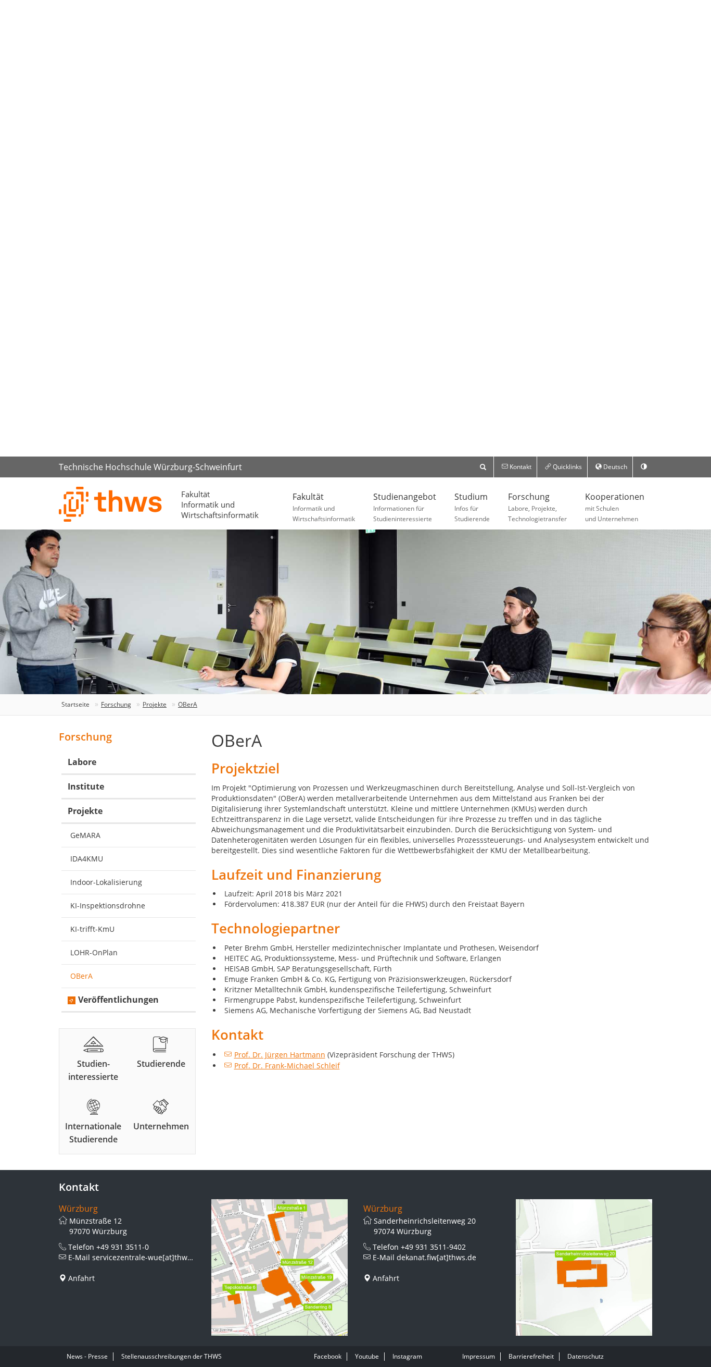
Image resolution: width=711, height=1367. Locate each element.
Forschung (537, 507)
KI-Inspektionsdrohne (107, 905)
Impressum (478, 1356)
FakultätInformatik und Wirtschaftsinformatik (220, 504)
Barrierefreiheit (531, 1356)
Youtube (367, 1356)
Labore (82, 762)
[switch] (644, 467)
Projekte (155, 704)
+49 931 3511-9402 (433, 1247)
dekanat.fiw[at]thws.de (436, 1257)
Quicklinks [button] (566, 466)
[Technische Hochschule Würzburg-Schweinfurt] (111, 504)
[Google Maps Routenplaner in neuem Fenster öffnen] (279, 1267)
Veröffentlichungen (118, 999)
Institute (86, 786)
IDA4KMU (86, 859)
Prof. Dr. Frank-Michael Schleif (287, 1065)
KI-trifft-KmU (92, 929)
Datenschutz (585, 1356)
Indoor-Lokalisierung (106, 882)
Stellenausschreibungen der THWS (171, 1356)
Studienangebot (404, 507)
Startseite (75, 704)
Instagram (407, 1356)
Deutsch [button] (614, 466)
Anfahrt (81, 1278)
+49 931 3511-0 (122, 1247)
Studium (472, 507)
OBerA (187, 704)
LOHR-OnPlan (94, 952)
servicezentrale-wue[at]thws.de (147, 1257)
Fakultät (324, 507)
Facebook (327, 1356)
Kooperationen (614, 507)
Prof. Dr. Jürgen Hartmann (279, 1055)
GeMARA (85, 835)
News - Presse (87, 1356)
